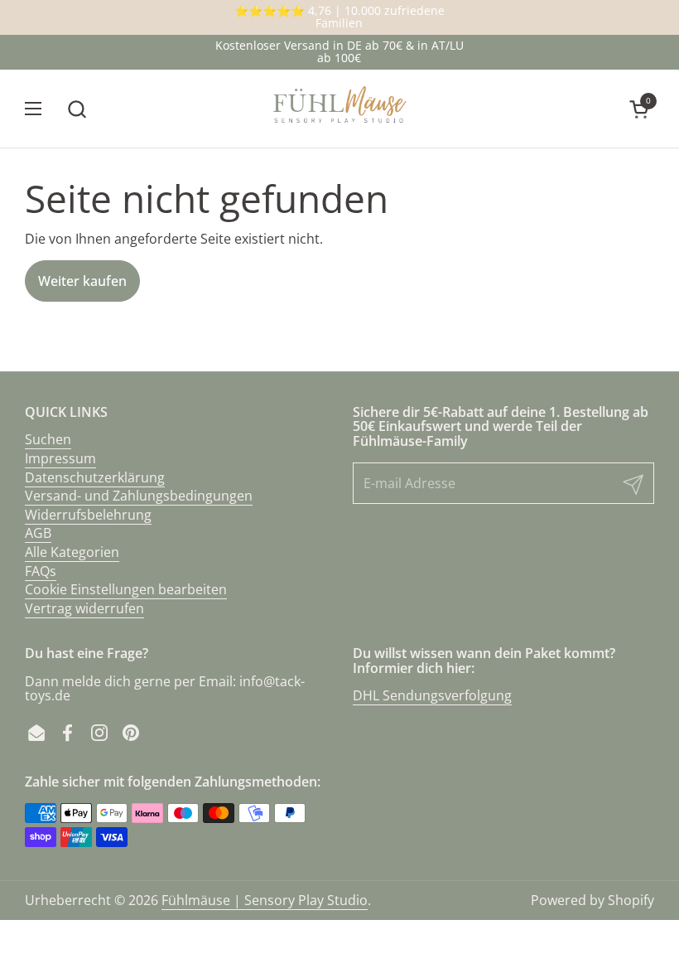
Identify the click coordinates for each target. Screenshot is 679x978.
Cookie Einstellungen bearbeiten (126, 589)
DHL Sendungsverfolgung (432, 695)
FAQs (40, 571)
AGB (38, 533)
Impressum (60, 458)
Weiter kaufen (82, 281)
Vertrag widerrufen (84, 608)
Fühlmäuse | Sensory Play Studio (264, 900)
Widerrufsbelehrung (88, 515)
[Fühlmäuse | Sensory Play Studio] (339, 109)
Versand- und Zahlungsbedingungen (139, 496)
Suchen (48, 439)
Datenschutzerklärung (95, 477)
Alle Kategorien (72, 552)
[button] (76, 109)
